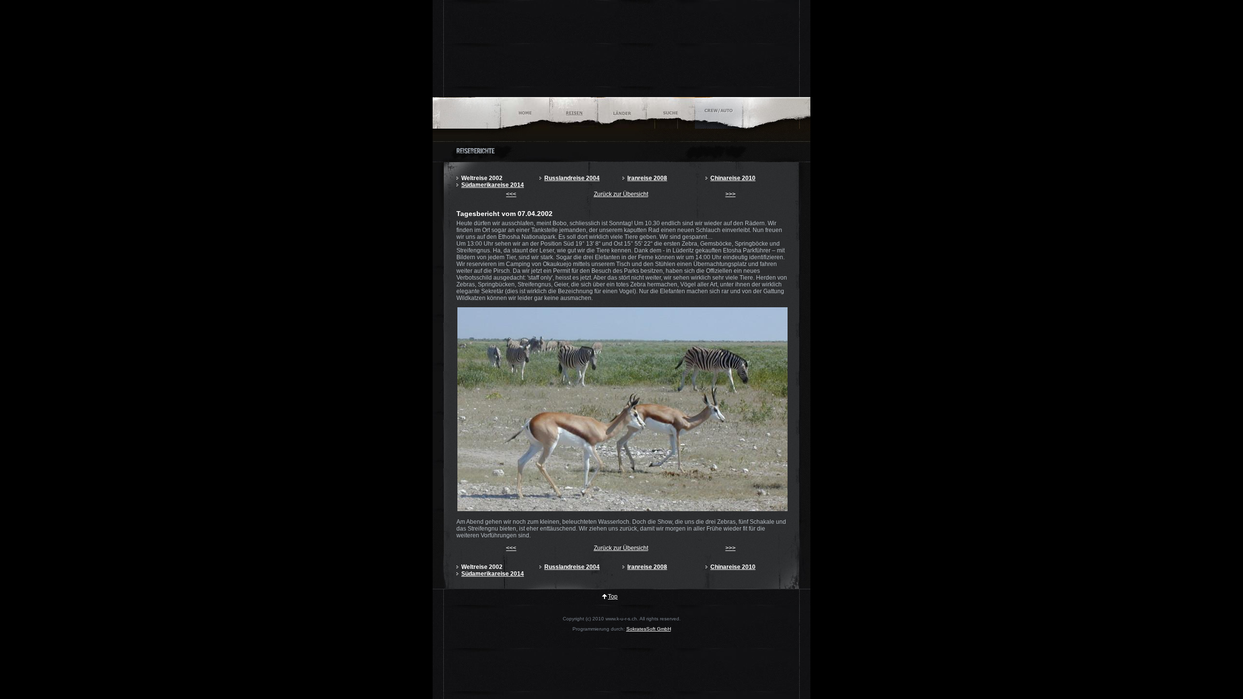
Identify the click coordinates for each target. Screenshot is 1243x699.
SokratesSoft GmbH (648, 629)
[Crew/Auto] (719, 113)
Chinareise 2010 (733, 178)
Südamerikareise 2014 (492, 185)
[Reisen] (574, 113)
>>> (730, 194)
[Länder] (622, 113)
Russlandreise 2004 (572, 178)
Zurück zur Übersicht (621, 194)
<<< (511, 194)
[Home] (525, 113)
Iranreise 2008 (647, 178)
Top (613, 596)
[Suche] (670, 113)
